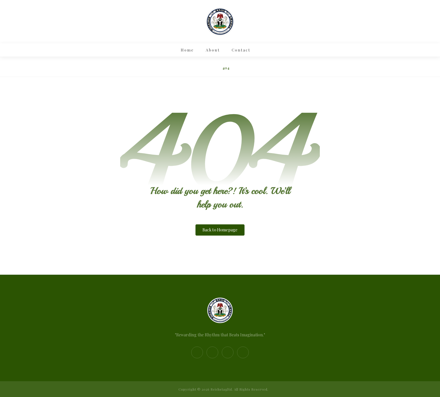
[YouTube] (243, 352)
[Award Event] (220, 22)
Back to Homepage (220, 230)
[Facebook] (197, 352)
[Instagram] (212, 352)
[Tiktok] (227, 352)
